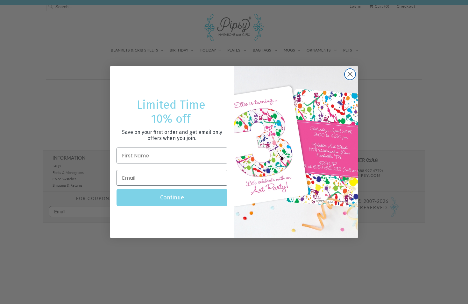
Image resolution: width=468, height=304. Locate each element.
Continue (172, 197)
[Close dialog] (350, 74)
